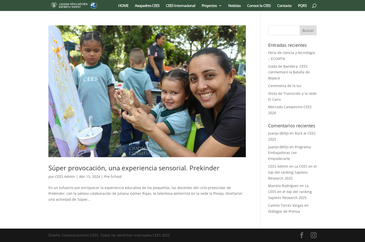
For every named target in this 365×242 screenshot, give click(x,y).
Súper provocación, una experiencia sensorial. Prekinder (133, 167)
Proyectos (209, 6)
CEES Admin (65, 176)
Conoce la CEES (259, 6)
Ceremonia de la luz (284, 85)
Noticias (234, 6)
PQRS (302, 6)
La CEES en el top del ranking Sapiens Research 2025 (292, 172)
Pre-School (113, 176)
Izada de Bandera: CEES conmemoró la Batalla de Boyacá (289, 72)
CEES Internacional (180, 6)
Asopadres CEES (147, 6)
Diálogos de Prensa (284, 211)
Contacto (284, 6)
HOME (123, 6)
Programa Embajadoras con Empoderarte (289, 153)
